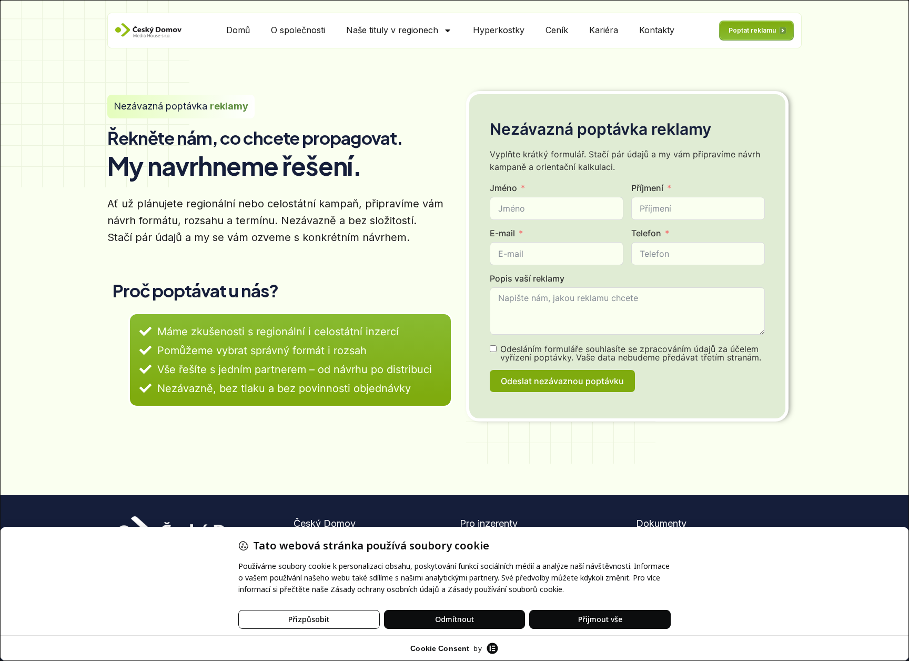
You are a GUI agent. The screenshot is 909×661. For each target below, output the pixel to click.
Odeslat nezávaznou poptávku (562, 381)
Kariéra (603, 30)
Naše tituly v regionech (392, 30)
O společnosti (298, 30)
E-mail (502, 233)
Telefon (646, 233)
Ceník (557, 30)
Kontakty (656, 30)
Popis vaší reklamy (527, 278)
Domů (238, 30)
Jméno (503, 188)
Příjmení (647, 188)
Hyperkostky (498, 30)
